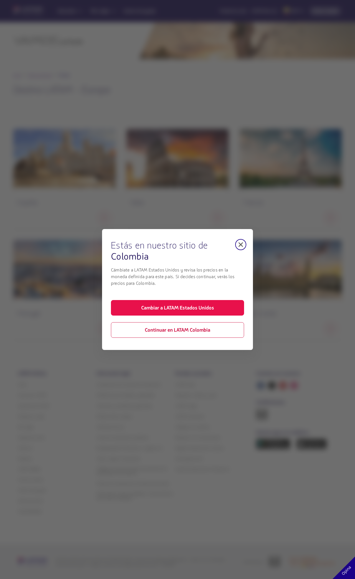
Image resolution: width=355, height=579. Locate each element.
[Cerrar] (240, 244)
